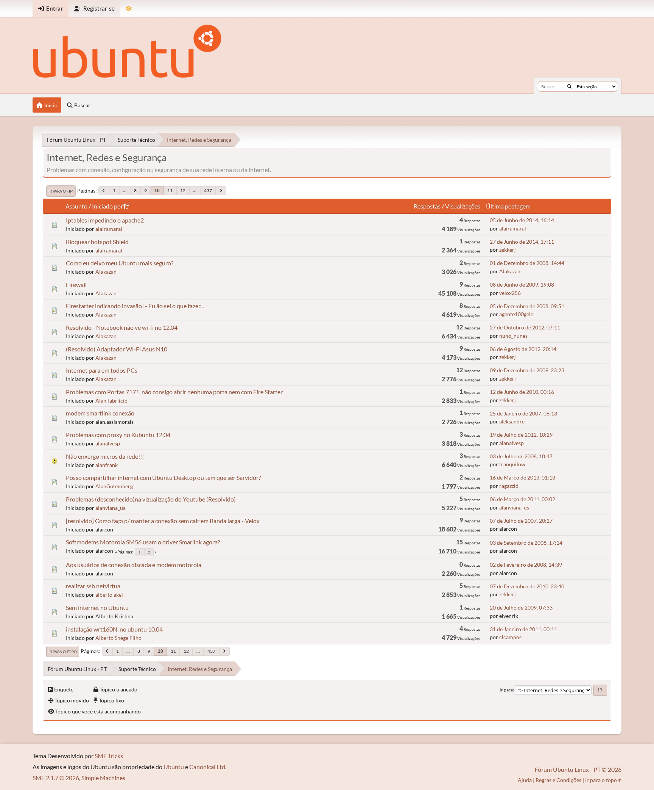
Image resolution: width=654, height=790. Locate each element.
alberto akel (109, 594)
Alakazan (106, 271)
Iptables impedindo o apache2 (105, 220)
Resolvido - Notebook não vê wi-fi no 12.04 (122, 327)
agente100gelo (516, 314)
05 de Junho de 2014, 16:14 (522, 220)
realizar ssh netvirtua (93, 585)
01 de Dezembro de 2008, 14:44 (527, 263)
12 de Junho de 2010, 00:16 (522, 392)
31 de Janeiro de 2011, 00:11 (523, 629)
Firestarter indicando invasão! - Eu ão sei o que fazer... (135, 305)
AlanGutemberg (114, 486)
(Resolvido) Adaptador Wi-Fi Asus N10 (116, 349)
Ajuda (525, 780)
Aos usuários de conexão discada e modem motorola (133, 564)
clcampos (510, 637)
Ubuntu (174, 766)
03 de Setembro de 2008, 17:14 (526, 542)
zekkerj (507, 249)
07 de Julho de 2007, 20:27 (521, 520)
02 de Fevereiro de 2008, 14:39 (526, 564)
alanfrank (106, 465)
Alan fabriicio (111, 400)
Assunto (76, 206)
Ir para (506, 689)
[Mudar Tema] (128, 8)
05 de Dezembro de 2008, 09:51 (527, 306)
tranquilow (512, 464)
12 (182, 190)
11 (170, 190)
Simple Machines (103, 777)
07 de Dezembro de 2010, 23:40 (527, 586)
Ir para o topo (62, 651)
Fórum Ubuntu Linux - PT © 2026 (578, 769)
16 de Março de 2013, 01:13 (522, 477)
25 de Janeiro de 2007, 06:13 (523, 413)
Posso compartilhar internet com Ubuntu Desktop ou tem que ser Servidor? (163, 477)
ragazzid (509, 486)
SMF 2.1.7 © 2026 (56, 777)
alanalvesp (107, 443)
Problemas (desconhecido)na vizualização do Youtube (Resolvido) (151, 499)
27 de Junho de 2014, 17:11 (522, 241)
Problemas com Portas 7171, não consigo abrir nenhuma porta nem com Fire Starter (174, 391)
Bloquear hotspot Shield (97, 241)
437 (208, 190)
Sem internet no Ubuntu (97, 607)
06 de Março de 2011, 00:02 (522, 499)
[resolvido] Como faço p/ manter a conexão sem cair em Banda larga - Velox (163, 520)
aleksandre (512, 421)
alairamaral (108, 229)
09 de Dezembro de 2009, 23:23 (527, 370)
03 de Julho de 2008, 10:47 (521, 456)
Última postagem (508, 206)
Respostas (427, 206)
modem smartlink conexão (100, 413)
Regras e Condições (558, 780)
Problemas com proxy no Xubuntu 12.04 (118, 434)
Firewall (76, 284)
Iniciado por (107, 206)
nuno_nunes (513, 335)
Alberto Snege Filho (118, 638)
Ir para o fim (60, 191)
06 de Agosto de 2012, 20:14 (523, 349)
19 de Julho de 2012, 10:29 (521, 434)
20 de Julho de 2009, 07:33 (521, 607)
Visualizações (462, 206)
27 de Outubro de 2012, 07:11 (525, 327)
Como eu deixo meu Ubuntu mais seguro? (119, 262)
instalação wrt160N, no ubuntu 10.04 (114, 629)
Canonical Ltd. (207, 766)
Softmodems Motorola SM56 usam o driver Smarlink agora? (143, 541)
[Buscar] (569, 86)
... (124, 190)
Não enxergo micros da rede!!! (105, 456)
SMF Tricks (109, 755)
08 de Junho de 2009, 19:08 (522, 284)
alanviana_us (110, 508)
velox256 (510, 293)
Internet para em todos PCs (101, 370)
